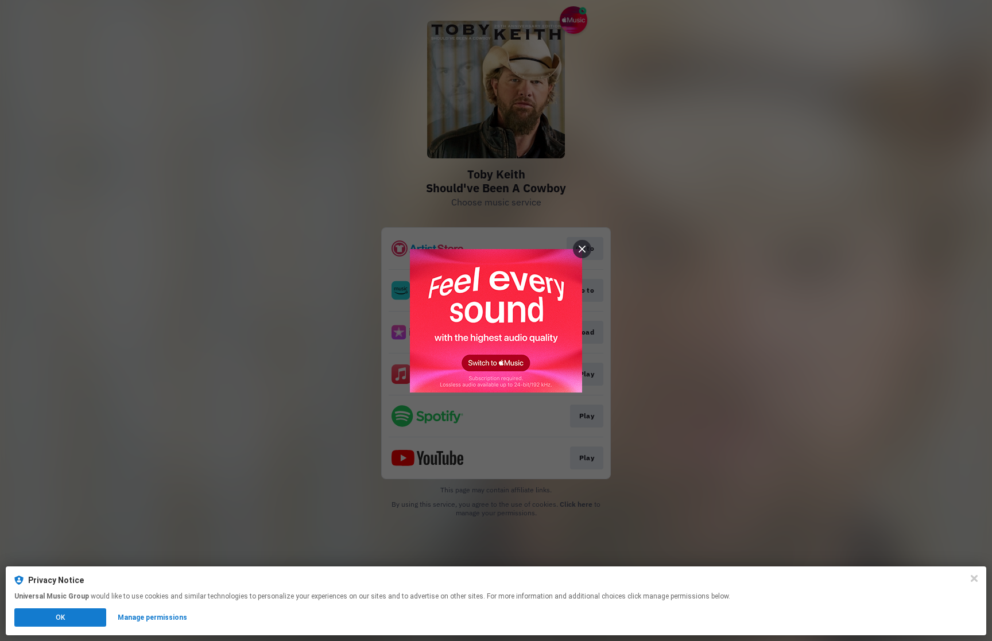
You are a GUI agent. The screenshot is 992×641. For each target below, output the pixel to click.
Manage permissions (152, 617)
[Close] (974, 578)
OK (60, 617)
